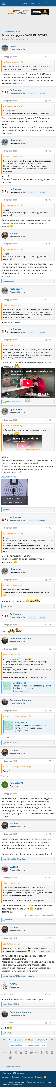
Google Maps (19, 682)
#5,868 (52, 420)
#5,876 (52, 834)
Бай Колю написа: (11, 156)
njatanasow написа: (11, 106)
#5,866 (52, 299)
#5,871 (52, 624)
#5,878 (52, 938)
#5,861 (52, 56)
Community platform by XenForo (25, 1082)
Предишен (16, 1039)
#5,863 (52, 151)
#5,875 (52, 793)
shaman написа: (10, 305)
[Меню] (4, 3)
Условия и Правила (10, 1077)
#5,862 (52, 101)
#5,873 (52, 710)
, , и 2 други (16, 859)
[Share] (46, 56)
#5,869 (52, 528)
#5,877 (52, 877)
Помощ (38, 1077)
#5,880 (52, 1022)
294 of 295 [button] (29, 1039)
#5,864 (52, 200)
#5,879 (52, 994)
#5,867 (52, 339)
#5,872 (52, 649)
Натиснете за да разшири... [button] (28, 449)
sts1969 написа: (10, 944)
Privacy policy (27, 1077)
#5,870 (52, 579)
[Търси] (52, 3)
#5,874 (52, 761)
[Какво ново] (47, 3)
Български (20, 1073)
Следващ (41, 1039)
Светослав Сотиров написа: (15, 716)
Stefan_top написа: (11, 62)
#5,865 (52, 244)
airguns (7, 1073)
